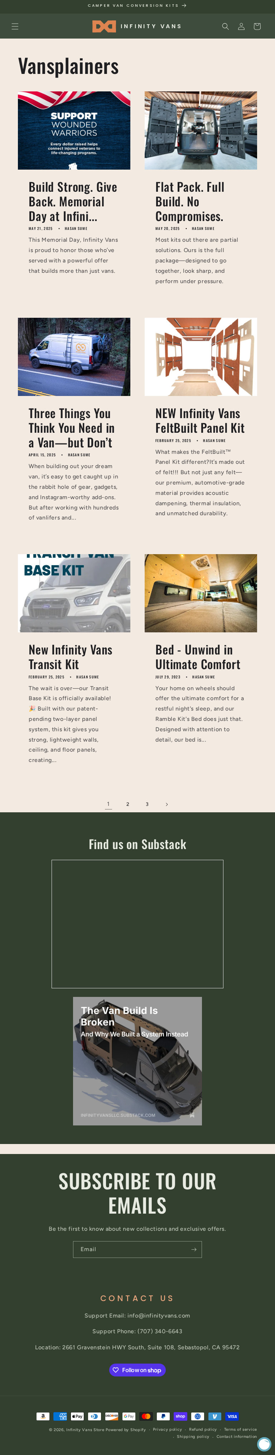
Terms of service (240, 1429)
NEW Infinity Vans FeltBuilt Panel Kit (200, 420)
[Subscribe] (194, 1249)
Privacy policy (167, 1429)
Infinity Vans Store (85, 1430)
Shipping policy (193, 1436)
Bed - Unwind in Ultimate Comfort (197, 656)
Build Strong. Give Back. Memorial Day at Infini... (73, 201)
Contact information (237, 1436)
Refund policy (203, 1429)
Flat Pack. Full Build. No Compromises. (190, 201)
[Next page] (166, 804)
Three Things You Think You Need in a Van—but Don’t (72, 427)
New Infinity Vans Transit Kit (70, 656)
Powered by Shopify (126, 1430)
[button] (15, 26)
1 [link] (108, 804)
